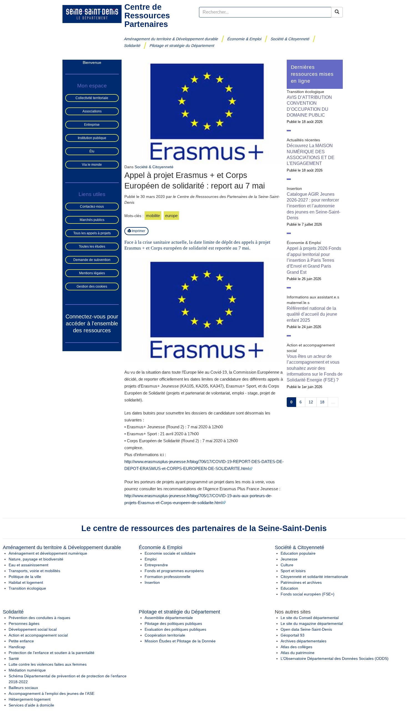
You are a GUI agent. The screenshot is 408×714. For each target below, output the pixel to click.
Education (289, 588)
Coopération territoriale (165, 635)
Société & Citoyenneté (290, 39)
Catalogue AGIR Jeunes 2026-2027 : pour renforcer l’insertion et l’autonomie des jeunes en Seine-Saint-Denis (313, 206)
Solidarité (132, 45)
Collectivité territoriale (91, 98)
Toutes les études (92, 246)
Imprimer (138, 231)
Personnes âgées (24, 623)
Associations (92, 111)
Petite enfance (21, 641)
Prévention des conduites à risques (39, 617)
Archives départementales (303, 641)
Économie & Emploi (244, 39)
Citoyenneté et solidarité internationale (314, 576)
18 (322, 402)
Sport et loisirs (293, 571)
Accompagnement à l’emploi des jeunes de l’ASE (51, 693)
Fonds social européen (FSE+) (307, 594)
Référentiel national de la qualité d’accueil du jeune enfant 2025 (312, 314)
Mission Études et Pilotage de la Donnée (180, 641)
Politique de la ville (25, 576)
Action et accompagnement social (38, 635)
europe (171, 215)
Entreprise (92, 125)
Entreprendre (156, 565)
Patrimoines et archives (301, 582)
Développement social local (33, 629)
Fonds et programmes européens (174, 571)
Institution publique (92, 138)
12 (311, 402)
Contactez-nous (92, 206)
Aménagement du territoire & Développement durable (171, 39)
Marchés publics (92, 220)
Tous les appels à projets (92, 233)
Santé (14, 658)
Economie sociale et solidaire (170, 553)
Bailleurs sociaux (23, 687)
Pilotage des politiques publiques (173, 623)
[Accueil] (92, 13)
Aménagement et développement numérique (48, 553)
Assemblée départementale (169, 617)
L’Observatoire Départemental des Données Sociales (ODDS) (335, 658)
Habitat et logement (26, 582)
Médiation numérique (27, 670)
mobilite (153, 215)
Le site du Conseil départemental (310, 617)
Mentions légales (92, 273)
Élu (91, 151)
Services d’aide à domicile (31, 705)
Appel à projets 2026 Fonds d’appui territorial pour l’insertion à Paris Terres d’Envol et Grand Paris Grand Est (314, 260)
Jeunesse (289, 559)
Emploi (151, 559)
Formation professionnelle (167, 576)
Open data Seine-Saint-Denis (306, 629)
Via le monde (92, 165)
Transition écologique (27, 588)
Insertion (152, 582)
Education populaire (298, 553)
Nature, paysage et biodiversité (36, 559)
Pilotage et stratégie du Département (182, 45)
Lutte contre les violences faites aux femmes (48, 664)
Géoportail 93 (292, 635)
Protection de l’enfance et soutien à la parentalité (51, 652)
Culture (287, 565)
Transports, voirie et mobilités (34, 571)
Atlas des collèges (296, 647)
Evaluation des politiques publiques (175, 629)
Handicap (17, 647)
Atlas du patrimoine (297, 652)
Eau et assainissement (28, 565)
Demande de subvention (91, 260)
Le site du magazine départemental (312, 623)
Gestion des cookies (92, 286)
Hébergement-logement (30, 699)
